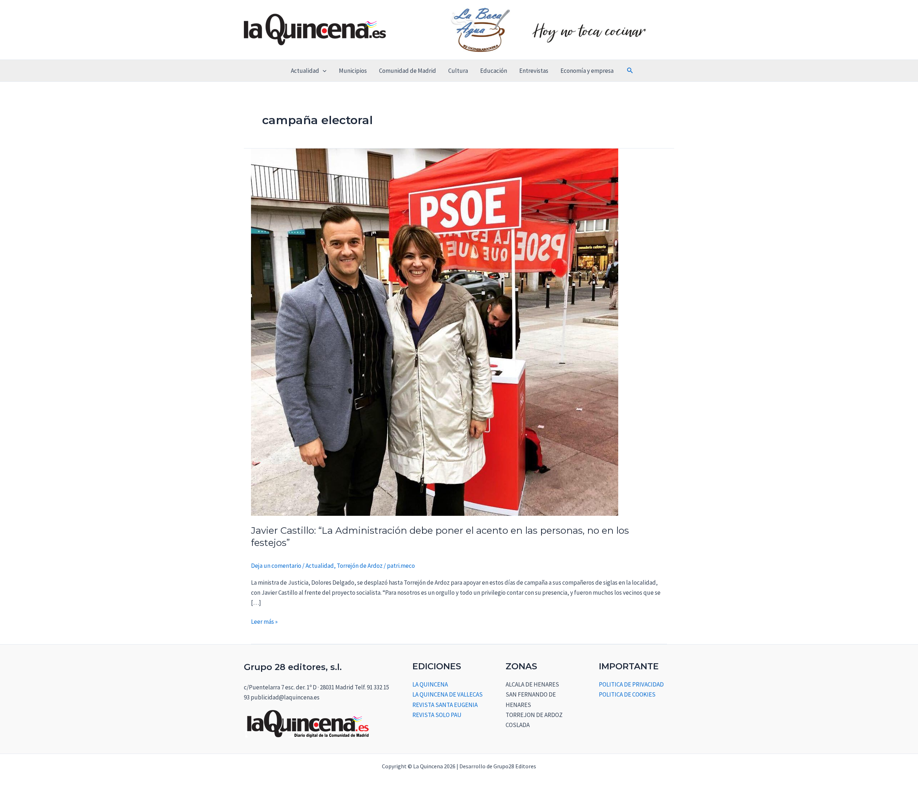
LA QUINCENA (430, 684)
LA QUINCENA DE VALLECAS (447, 694)
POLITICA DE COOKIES (627, 694)
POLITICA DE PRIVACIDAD (631, 684)
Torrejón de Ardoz (360, 566)
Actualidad (305, 71)
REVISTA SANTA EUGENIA (445, 705)
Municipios (353, 71)
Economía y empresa (587, 71)
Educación (493, 71)
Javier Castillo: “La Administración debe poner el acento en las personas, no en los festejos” (440, 536)
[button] (322, 70)
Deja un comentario (276, 566)
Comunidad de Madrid (407, 71)
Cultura (458, 71)
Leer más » (264, 621)
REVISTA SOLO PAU (437, 715)
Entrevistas (533, 71)
